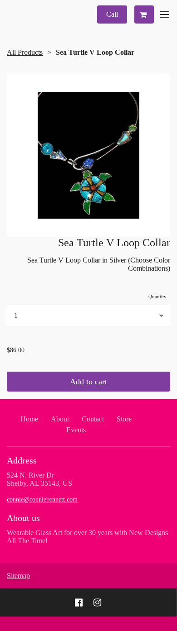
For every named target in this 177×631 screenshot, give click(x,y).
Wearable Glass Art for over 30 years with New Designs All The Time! (87, 537)
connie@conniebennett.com (42, 499)
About (60, 419)
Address (22, 460)
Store (124, 419)
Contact (93, 419)
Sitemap (18, 575)
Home (29, 419)
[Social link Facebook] (79, 602)
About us (23, 518)
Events (76, 430)
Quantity (157, 296)
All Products (25, 52)
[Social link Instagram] (97, 602)
